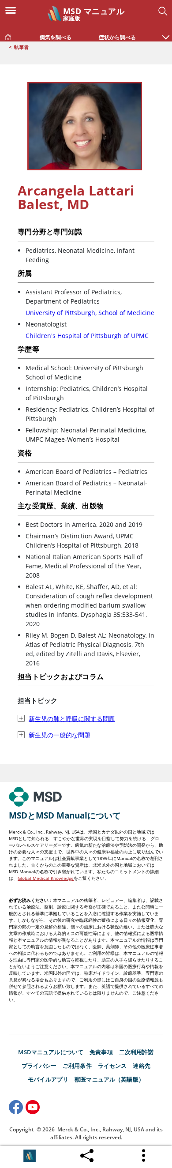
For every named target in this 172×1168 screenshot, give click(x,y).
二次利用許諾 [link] (136, 1052)
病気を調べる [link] (55, 37)
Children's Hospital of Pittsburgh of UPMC (87, 335)
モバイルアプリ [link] (48, 1079)
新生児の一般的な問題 (59, 735)
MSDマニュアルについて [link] (50, 1052)
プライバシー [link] (39, 1066)
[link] (8, 35)
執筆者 (21, 47)
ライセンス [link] (112, 1066)
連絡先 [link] (141, 1066)
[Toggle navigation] (13, 10)
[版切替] (29, 1155)
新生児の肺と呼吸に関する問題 (72, 718)
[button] (166, 32)
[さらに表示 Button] (144, 1155)
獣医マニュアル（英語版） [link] (109, 1079)
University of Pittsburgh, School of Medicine (90, 312)
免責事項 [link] (101, 1052)
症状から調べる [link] (117, 37)
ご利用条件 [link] (77, 1066)
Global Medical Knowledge (46, 878)
